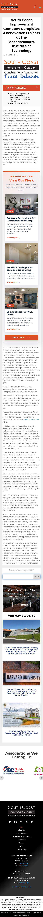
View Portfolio (21, 604)
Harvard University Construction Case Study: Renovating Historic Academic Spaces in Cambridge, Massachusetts (21, 692)
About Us (21, 830)
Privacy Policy (21, 849)
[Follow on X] (26, 821)
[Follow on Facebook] (21, 821)
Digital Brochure (21, 833)
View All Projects (21, 337)
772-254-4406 (24, 883)
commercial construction (30, 419)
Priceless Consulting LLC (23, 915)
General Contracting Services (21, 836)
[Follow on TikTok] (32, 821)
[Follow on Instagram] (15, 821)
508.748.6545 (24, 863)
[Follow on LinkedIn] (10, 821)
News (15, 55)
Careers (21, 843)
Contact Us (21, 840)
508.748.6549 (23, 866)
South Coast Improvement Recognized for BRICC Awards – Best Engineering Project (21, 733)
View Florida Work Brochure (21, 887)
